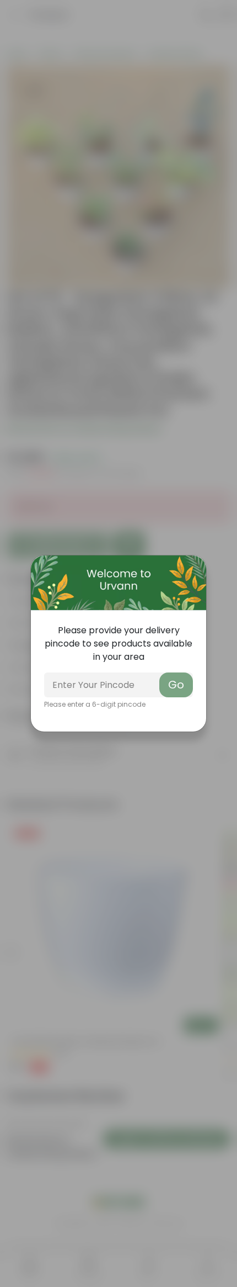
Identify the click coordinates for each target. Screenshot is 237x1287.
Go (176, 684)
